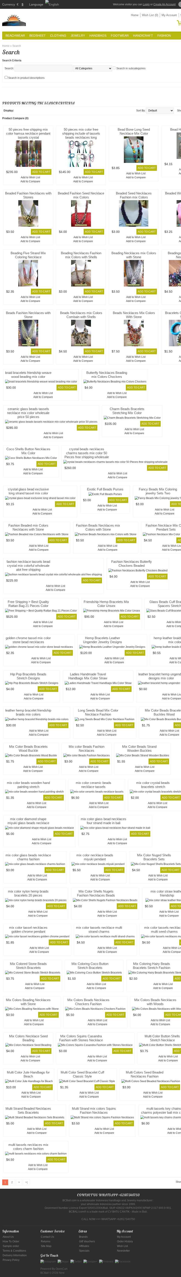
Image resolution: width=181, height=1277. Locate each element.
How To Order (11, 1241)
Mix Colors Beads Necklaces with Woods (155, 1002)
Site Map (46, 1246)
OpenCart (61, 1268)
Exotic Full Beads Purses (105, 489)
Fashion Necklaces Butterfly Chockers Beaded (131, 563)
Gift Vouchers (87, 1241)
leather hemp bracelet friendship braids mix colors (28, 712)
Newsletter (123, 1250)
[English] (52, 4)
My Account (169, 15)
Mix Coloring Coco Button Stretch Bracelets (90, 966)
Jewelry (78, 35)
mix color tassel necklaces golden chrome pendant (28, 929)
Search (16, 45)
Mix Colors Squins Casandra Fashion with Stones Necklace (81, 1038)
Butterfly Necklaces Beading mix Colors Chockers (106, 375)
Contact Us (47, 1236)
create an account (164, 4)
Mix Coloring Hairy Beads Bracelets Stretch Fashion (151, 966)
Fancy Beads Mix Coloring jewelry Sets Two (158, 491)
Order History (125, 1241)
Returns (45, 1241)
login (146, 4)
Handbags (97, 35)
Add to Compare (30, 181)
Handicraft (143, 35)
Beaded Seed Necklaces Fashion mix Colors (134, 195)
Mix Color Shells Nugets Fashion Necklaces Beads (96, 893)
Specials (84, 1250)
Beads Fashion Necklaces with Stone (28, 315)
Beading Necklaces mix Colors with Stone (133, 255)
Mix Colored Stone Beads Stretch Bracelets (28, 966)
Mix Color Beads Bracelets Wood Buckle (28, 748)
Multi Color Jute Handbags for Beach (28, 1074)
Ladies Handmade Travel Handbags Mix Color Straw (87, 676)
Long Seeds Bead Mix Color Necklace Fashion (98, 712)
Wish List (122, 1246)
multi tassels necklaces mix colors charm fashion (28, 1147)
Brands (83, 1236)
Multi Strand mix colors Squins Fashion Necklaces (94, 1110)
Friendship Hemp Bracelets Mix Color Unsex (106, 604)
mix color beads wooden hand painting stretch (28, 785)
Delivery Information (15, 1255)
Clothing (58, 35)
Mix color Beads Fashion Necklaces (86, 748)
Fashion (164, 35)
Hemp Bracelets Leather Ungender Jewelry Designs (102, 640)
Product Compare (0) (15, 118)
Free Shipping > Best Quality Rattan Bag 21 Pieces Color (28, 604)
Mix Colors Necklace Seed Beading (28, 1038)
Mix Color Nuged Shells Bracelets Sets (154, 857)
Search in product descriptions (26, 77)
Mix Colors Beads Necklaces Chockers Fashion (88, 1002)
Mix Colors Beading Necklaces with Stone (28, 1002)
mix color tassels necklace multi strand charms (99, 929)
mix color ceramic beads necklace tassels (93, 785)
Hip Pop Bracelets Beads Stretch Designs (28, 676)
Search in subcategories (130, 68)
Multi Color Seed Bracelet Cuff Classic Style (82, 1074)
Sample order (11, 1246)
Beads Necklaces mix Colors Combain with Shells (81, 315)
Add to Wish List (30, 177)
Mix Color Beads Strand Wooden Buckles (139, 748)
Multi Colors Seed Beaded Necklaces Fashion (144, 1074)
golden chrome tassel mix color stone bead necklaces (28, 640)
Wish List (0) (150, 15)
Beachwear (15, 35)
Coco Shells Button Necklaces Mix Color (28, 451)
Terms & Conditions (14, 1250)
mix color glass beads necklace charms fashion (28, 857)
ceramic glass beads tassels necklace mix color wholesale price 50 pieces (28, 413)
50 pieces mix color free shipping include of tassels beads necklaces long (81, 133)
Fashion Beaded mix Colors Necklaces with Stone (28, 527)
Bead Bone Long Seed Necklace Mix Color (134, 131)
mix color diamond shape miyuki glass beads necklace (28, 821)
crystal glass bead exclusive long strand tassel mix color (28, 491)
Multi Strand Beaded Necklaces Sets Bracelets (28, 1110)
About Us (8, 1236)
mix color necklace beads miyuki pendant (94, 857)
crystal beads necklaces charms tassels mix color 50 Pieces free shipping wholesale (86, 453)
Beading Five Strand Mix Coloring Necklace (28, 255)
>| (26, 1182)
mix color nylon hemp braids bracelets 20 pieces (28, 893)
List (17, 110)
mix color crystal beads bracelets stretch (153, 785)
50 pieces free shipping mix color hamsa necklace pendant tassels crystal (28, 133)
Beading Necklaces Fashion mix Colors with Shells (81, 255)
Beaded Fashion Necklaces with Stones (28, 195)
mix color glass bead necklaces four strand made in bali (103, 821)
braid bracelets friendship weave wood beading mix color (28, 375)
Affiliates (84, 1246)
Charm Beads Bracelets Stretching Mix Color (127, 411)
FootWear (120, 35)
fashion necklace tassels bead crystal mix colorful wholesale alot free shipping (28, 565)
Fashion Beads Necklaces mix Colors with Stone (98, 527)
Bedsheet (37, 35)
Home (134, 15)
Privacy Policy (11, 1260)
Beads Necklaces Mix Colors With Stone (134, 315)
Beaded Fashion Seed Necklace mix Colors (81, 195)
